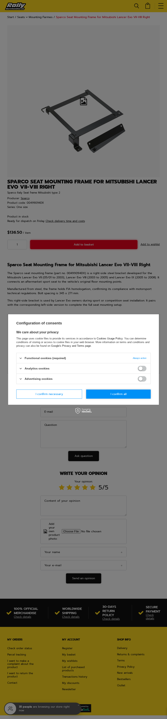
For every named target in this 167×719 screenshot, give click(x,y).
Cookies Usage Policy (110, 338)
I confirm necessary (49, 394)
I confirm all (118, 394)
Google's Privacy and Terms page (71, 345)
